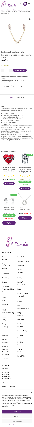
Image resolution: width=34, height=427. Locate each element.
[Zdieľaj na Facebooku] (11, 86)
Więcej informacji (9, 222)
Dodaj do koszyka (20, 70)
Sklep (14, 10)
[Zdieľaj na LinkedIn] (16, 86)
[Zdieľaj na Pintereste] (13, 86)
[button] (31, 392)
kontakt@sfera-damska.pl (8, 386)
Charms (28, 10)
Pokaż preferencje (17, 421)
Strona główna (5, 10)
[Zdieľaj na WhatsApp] (19, 86)
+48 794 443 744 (6, 382)
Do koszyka (10, 183)
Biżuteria (20, 10)
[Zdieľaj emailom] (21, 86)
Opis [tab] (11, 98)
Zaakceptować (17, 411)
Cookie (11, 425)
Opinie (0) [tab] (20, 98)
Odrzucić (17, 416)
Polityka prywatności (18, 425)
